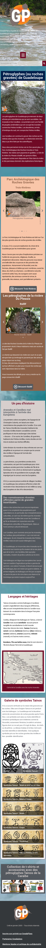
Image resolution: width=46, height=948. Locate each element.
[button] (23, 55)
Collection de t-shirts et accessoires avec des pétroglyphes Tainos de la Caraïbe (23, 871)
